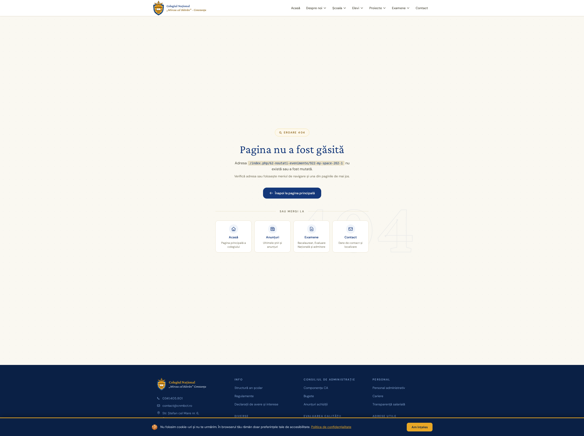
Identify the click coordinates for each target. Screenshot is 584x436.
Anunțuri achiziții (316, 404)
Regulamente (244, 396)
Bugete (309, 396)
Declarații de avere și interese (256, 404)
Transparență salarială (389, 404)
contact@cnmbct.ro (177, 406)
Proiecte (375, 8)
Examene (399, 8)
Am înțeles (420, 427)
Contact (422, 8)
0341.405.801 (172, 398)
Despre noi (314, 8)
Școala (337, 8)
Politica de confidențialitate (331, 427)
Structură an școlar (249, 388)
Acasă (295, 8)
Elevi (355, 8)
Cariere (378, 396)
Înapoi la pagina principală (295, 193)
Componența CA (316, 388)
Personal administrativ (389, 388)
